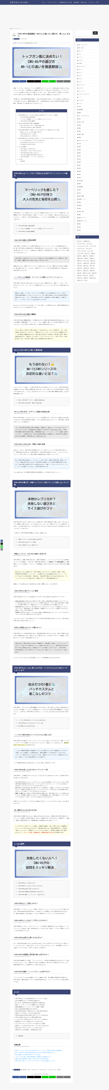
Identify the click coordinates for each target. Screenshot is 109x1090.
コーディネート (35, 1069)
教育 (80, 152)
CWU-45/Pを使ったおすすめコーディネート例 (31, 142)
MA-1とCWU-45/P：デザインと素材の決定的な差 (32, 125)
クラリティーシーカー (19, 2)
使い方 (86, 253)
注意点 (85, 270)
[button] (19, 81)
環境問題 (81, 186)
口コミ (86, 260)
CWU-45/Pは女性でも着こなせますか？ (30, 152)
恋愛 (80, 146)
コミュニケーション (82, 246)
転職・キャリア (82, 217)
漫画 (80, 183)
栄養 (79, 270)
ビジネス (81, 88)
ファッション (16, 38)
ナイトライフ (82, 84)
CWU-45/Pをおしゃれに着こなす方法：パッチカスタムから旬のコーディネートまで (41, 138)
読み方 (79, 278)
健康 (85, 256)
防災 (80, 223)
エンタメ (81, 60)
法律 (80, 177)
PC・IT (80, 51)
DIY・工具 (81, 47)
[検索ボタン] (97, 2)
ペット (80, 97)
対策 (93, 263)
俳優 (93, 253)
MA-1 (29, 1069)
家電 (80, 137)
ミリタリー (81, 100)
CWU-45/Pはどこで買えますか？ (28, 148)
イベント (81, 57)
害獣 (80, 128)
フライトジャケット (43, 1069)
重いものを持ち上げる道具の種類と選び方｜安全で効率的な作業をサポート (35, 1052)
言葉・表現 (81, 211)
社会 (80, 193)
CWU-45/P (24, 1069)
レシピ (80, 103)
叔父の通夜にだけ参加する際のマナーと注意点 (27, 1054)
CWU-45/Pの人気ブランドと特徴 (28, 134)
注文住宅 (81, 180)
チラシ (88, 248)
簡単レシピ (86, 273)
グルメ (80, 69)
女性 (79, 263)
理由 (92, 270)
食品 (80, 230)
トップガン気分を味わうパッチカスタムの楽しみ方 (33, 140)
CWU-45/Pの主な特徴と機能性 (28, 121)
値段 (79, 256)
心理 (80, 143)
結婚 (94, 273)
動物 (80, 112)
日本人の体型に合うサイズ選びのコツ (29, 136)
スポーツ (81, 78)
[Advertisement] (54, 16)
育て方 (85, 275)
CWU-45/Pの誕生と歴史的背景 (28, 117)
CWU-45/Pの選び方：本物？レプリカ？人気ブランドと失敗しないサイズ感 (39, 130)
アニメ (80, 54)
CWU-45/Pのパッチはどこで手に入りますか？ (31, 150)
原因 (79, 260)
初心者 (91, 256)
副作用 (80, 258)
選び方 (59, 1069)
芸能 (80, 202)
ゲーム (80, 72)
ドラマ (80, 81)
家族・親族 (81, 134)
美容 (79, 275)
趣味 (80, 214)
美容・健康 (81, 196)
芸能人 (80, 205)
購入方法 (93, 278)
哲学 (80, 118)
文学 (80, 159)
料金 (79, 268)
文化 (80, 156)
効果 (86, 258)
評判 (92, 275)
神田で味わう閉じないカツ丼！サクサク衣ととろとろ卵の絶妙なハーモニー (35, 1060)
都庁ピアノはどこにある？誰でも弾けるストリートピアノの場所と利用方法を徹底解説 (38, 1050)
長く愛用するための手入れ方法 (28, 144)
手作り (92, 265)
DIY (79, 241)
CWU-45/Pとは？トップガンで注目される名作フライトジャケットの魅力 (38, 115)
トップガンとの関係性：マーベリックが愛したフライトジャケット (36, 119)
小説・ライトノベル (83, 140)
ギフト (89, 243)
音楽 (80, 227)
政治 (80, 149)
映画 (80, 171)
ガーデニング (82, 66)
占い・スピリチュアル (84, 115)
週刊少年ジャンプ (83, 220)
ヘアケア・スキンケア (84, 94)
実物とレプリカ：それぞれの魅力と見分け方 (31, 132)
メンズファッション (52, 1069)
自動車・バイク (82, 199)
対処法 (86, 263)
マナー (90, 251)
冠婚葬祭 (81, 109)
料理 (80, 162)
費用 (86, 278)
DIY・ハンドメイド (83, 44)
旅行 (80, 165)
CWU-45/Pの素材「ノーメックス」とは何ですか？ (32, 156)
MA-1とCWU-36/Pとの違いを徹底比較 (29, 123)
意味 (85, 265)
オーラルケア (81, 243)
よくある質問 (22, 146)
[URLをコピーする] (63, 81)
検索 (95, 33)
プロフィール (81, 251)
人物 (80, 106)
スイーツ (93, 246)
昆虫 (80, 168)
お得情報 (86, 241)
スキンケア (80, 248)
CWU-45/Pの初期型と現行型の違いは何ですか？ (32, 154)
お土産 (80, 63)
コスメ (80, 75)
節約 (79, 273)
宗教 (80, 125)
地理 (93, 260)
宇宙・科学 (81, 122)
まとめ (20, 159)
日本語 (86, 268)
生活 (80, 190)
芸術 (80, 208)
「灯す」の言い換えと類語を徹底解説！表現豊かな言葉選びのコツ (33, 1056)
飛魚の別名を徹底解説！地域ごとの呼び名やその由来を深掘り (32, 1058)
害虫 (80, 131)
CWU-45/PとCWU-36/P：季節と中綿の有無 (31, 127)
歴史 (80, 174)
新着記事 (23, 161)
